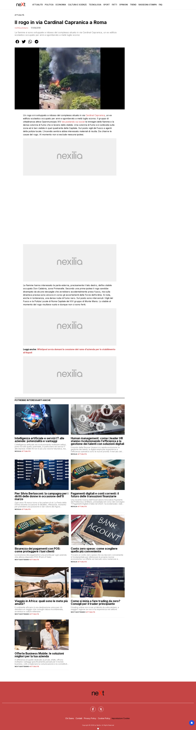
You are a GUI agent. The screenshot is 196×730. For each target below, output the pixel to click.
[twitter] (23, 43)
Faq (160, 4)
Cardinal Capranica (95, 115)
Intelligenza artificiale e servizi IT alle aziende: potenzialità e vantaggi (39, 439)
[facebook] (17, 43)
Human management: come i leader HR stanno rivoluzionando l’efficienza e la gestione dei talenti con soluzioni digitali (97, 441)
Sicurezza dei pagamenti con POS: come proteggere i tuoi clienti (37, 550)
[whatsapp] (30, 43)
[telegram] (36, 43)
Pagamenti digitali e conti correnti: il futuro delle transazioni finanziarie (95, 495)
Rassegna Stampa (148, 4)
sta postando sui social (73, 121)
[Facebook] (91, 708)
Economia (61, 4)
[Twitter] (99, 708)
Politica (49, 4)
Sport (106, 4)
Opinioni (123, 4)
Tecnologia (95, 4)
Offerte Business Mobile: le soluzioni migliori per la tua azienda (39, 655)
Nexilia (18, 451)
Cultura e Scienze (77, 4)
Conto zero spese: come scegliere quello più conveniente (94, 550)
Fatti (114, 4)
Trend (133, 4)
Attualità (37, 4)
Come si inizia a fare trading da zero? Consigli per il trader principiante (95, 602)
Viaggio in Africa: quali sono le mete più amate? (41, 602)
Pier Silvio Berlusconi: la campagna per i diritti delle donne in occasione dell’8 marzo (41, 496)
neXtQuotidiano (21, 28)
